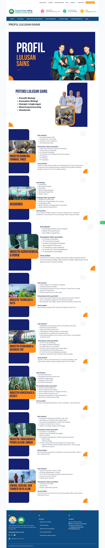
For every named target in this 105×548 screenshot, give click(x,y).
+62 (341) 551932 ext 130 (53, 11)
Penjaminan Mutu (76, 19)
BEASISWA (51, 2)
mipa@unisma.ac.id (90, 11)
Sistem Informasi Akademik (47, 528)
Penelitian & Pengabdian (34, 19)
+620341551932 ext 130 (76, 527)
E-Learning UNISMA (46, 532)
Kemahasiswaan (50, 19)
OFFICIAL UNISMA (90, 2)
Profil (12, 19)
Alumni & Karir (63, 19)
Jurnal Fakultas (44, 525)
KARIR (67, 2)
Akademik (20, 19)
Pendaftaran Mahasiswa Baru (48, 535)
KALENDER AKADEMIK (59, 2)
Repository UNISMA (46, 522)
